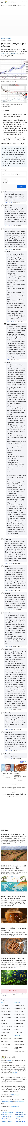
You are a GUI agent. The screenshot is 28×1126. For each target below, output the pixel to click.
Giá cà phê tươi (19, 1112)
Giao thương (4, 1047)
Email (5, 182)
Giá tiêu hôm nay (21, 5)
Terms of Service (19, 1101)
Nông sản (3, 1035)
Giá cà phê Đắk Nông (21, 1114)
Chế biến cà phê (5, 1032)
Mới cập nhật (4, 1050)
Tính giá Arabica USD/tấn (18, 1048)
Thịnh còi (8, 1060)
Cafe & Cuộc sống (5, 1044)
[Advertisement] (14, 22)
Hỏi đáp (3, 1020)
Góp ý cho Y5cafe (14, 991)
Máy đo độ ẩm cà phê (7, 1112)
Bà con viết (4, 1023)
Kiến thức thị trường (6, 1011)
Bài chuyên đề (4, 1005)
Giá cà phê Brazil (18, 1023)
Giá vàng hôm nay (19, 1026)
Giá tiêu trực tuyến (19, 1014)
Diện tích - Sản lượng (6, 1026)
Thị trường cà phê (6, 38)
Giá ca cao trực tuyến (19, 1020)
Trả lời (10, 202)
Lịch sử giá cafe (18, 1038)
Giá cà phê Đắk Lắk (20, 1121)
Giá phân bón (17, 1029)
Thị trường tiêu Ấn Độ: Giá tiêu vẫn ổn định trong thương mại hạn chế (14, 795)
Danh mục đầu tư (18, 1041)
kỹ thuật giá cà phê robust (9, 54)
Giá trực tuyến (12, 5)
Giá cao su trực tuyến (19, 1017)
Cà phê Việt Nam (5, 1014)
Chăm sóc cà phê (5, 1029)
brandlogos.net (15, 1106)
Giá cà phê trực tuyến (19, 1008)
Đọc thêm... (15, 1072)
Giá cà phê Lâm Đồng (7, 1121)
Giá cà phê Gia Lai (6, 1116)
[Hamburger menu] (2, 1)
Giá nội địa (3, 5)
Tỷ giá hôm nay (6, 1119)
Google (3, 1101)
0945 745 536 (15, 1094)
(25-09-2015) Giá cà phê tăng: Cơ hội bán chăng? (14, 788)
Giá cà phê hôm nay (19, 1005)
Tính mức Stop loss (19, 1044)
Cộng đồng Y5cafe (6, 1017)
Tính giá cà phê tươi (19, 1051)
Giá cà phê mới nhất (21, 1119)
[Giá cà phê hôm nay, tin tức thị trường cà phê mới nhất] (9, 2)
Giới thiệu (24, 1)
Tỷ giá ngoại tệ (18, 1032)
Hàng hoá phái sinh (6, 1038)
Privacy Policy (9, 1101)
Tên (5, 179)
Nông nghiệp (4, 1041)
